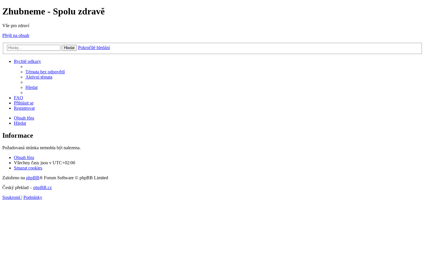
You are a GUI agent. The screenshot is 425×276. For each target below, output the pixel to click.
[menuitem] (45, 71)
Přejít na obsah (15, 35)
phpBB (32, 177)
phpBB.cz (42, 187)
